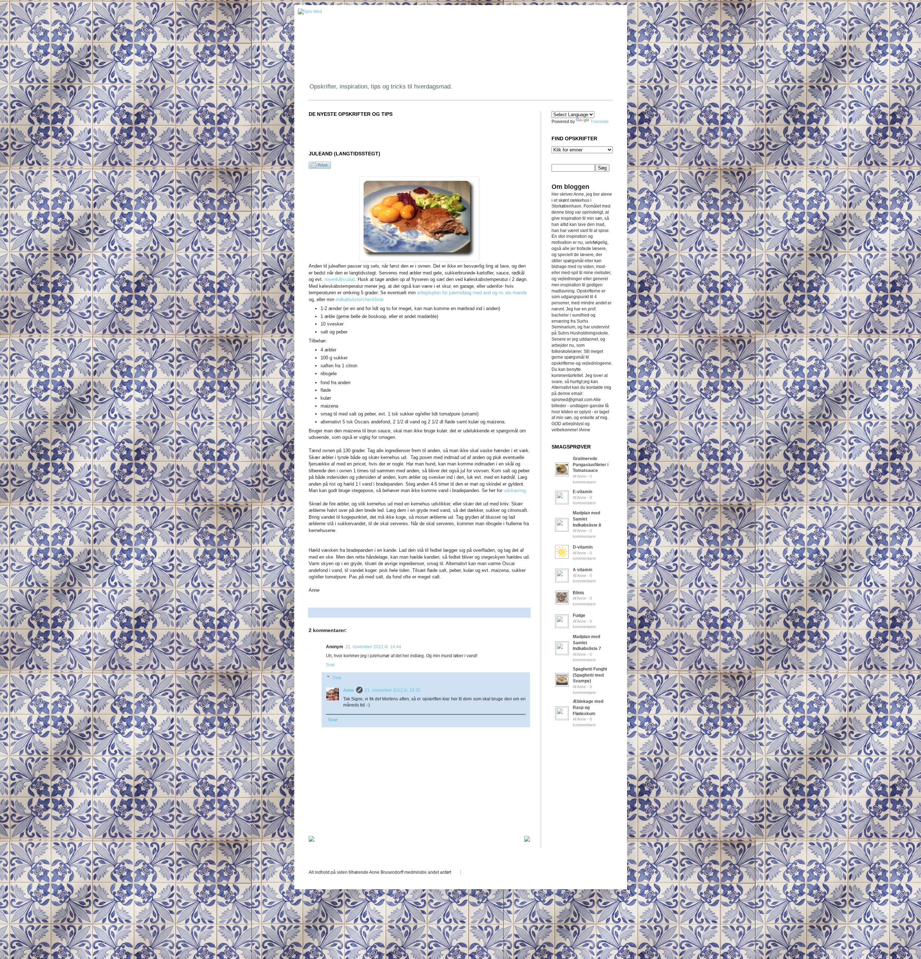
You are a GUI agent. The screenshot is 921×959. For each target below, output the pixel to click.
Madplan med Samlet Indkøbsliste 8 (587, 519)
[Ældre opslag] (527, 838)
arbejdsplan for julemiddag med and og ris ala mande (472, 292)
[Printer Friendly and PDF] (320, 167)
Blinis (578, 592)
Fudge (579, 615)
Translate (599, 121)
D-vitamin (583, 547)
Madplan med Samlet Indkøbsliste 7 (587, 642)
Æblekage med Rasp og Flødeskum (588, 707)
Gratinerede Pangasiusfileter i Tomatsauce (590, 464)
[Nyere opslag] (311, 838)
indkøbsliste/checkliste (360, 299)
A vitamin (582, 569)
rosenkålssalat (340, 279)
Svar (330, 664)
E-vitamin (582, 491)
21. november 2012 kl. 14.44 (373, 646)
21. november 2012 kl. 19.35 (393, 690)
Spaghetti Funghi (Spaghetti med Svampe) (590, 675)
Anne (348, 690)
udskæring (515, 490)
